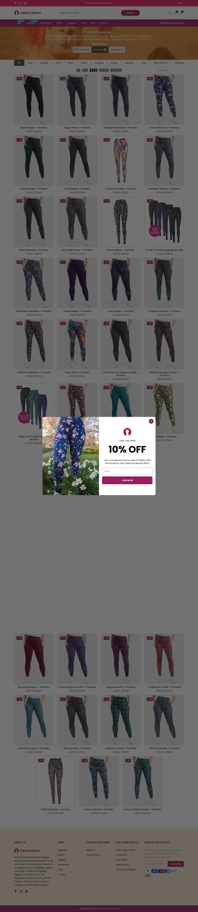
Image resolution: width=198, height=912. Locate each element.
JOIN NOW (127, 480)
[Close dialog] (151, 421)
